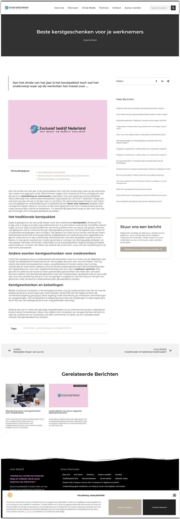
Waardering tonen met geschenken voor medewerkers (23, 412)
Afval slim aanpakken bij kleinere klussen (134, 189)
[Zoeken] (173, 8)
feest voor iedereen (78, 203)
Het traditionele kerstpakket (51, 172)
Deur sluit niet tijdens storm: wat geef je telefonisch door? (141, 135)
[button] (174, 495)
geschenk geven (45, 328)
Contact (116, 8)
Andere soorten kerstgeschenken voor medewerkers (63, 175)
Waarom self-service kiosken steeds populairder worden (140, 108)
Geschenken (90, 40)
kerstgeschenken (62, 328)
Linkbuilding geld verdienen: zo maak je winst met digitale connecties (94, 486)
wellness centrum (85, 269)
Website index (121, 478)
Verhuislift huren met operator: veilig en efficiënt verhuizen (141, 195)
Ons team (73, 8)
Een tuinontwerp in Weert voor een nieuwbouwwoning (140, 175)
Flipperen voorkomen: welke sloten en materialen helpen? (141, 149)
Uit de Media (89, 8)
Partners (104, 8)
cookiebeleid (29, 512)
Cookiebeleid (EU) (70, 478)
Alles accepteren (125, 507)
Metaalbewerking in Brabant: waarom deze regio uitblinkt (141, 120)
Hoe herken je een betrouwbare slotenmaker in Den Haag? (141, 114)
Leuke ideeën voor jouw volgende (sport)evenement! (65, 412)
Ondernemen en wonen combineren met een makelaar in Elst (143, 169)
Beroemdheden (89, 478)
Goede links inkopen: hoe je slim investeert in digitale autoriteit (91, 482)
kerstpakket (79, 222)
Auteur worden (133, 8)
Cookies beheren (159, 507)
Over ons (59, 8)
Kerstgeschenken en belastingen (54, 179)
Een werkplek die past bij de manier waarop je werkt (139, 201)
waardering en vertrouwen (36, 196)
